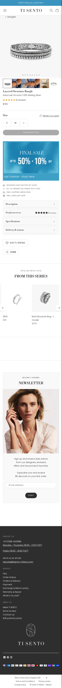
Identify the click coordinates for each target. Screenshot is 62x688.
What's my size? (51, 115)
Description (12, 204)
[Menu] (5, 10)
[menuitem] (26, 681)
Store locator (9, 611)
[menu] (31, 678)
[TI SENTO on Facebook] (4, 657)
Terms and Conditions (25, 681)
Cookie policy (20, 684)
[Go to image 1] (7, 83)
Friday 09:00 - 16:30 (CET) (15, 550)
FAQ (5, 573)
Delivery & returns (15, 230)
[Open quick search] (51, 10)
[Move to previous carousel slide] (3, 308)
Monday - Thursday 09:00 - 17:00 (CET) (22, 545)
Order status (9, 577)
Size (5, 115)
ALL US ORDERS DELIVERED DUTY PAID (23, 188)
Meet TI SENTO (10, 607)
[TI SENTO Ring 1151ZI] (16, 298)
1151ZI (5, 316)
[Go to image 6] (53, 83)
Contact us (8, 614)
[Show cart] (57, 10)
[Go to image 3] (26, 83)
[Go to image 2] (16, 83)
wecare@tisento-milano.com (18, 561)
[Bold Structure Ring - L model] (45, 298)
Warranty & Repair (12, 591)
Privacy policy (45, 681)
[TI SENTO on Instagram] (11, 657)
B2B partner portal (12, 618)
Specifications (13, 221)
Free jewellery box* (16, 195)
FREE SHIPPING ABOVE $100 (18, 192)
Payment (7, 584)
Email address (15, 480)
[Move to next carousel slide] (59, 308)
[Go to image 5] (44, 83)
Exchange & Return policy (16, 588)
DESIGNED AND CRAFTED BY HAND (21, 185)
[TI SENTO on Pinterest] (8, 657)
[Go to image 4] (35, 83)
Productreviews (31, 212)
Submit (31, 495)
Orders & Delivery (11, 580)
